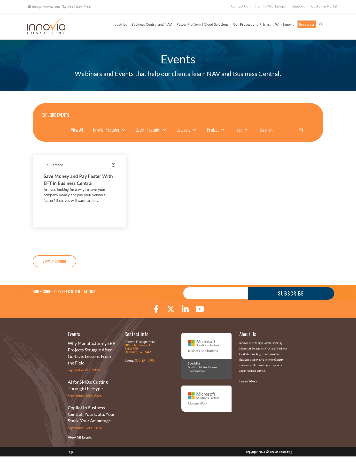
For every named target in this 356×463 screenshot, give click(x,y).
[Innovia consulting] (43, 32)
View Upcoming (54, 261)
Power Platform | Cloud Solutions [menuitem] (202, 24)
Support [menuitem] (298, 6)
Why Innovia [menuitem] (284, 24)
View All (77, 130)
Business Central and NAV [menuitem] (152, 24)
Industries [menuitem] (119, 24)
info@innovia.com (46, 7)
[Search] (301, 130)
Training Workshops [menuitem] (270, 6)
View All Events (80, 437)
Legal (71, 452)
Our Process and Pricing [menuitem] (252, 24)
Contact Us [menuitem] (239, 6)
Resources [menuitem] (307, 24)
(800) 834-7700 (79, 7)
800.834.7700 (145, 360)
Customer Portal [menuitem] (324, 6)
